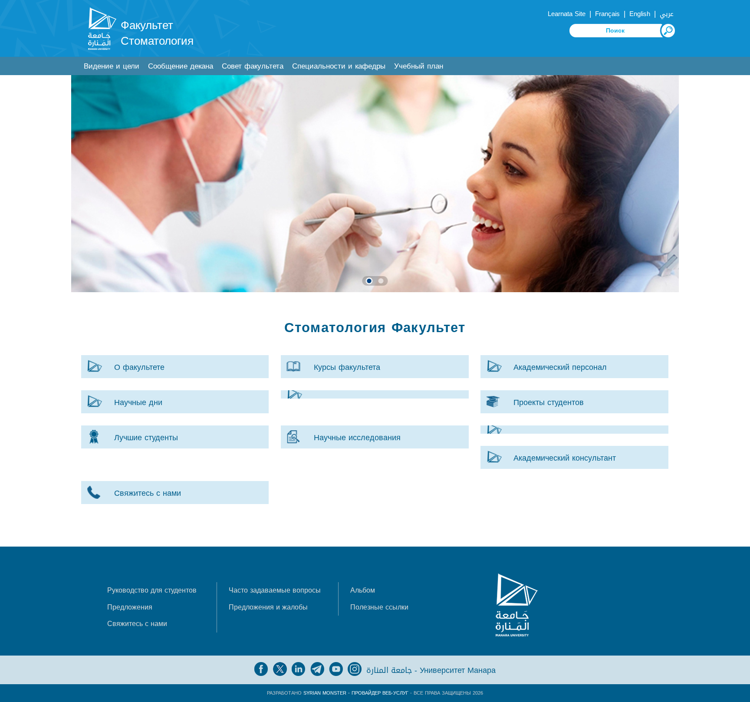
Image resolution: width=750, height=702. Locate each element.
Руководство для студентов (152, 590)
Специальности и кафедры (338, 66)
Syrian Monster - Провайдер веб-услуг (355, 693)
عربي (667, 14)
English (639, 14)
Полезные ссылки (379, 607)
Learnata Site (567, 14)
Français (607, 14)
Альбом (362, 590)
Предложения (129, 607)
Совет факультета (252, 66)
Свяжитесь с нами (137, 623)
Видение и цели (111, 66)
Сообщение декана (180, 66)
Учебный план (418, 66)
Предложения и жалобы (268, 607)
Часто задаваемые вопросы (275, 590)
